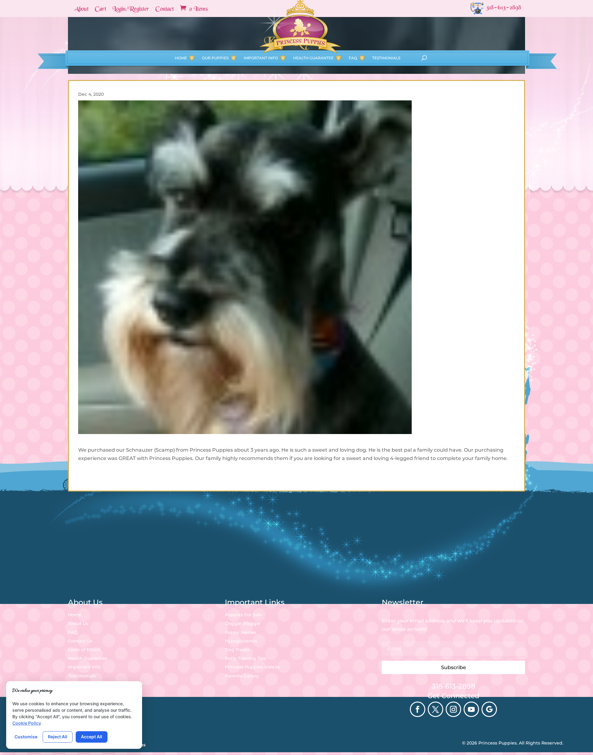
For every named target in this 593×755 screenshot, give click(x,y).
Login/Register (130, 9)
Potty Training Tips (245, 658)
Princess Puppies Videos (252, 667)
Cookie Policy (26, 723)
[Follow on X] (435, 709)
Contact (164, 9)
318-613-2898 (453, 686)
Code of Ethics (84, 649)
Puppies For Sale (243, 615)
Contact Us (80, 641)
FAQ (353, 58)
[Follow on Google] (489, 709)
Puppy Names (240, 632)
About (81, 9)
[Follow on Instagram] (453, 709)
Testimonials (386, 58)
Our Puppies (215, 58)
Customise (26, 736)
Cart (100, 9)
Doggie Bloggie (242, 623)
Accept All (91, 736)
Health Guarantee (313, 58)
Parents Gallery (242, 676)
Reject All (57, 736)
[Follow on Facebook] (417, 709)
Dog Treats (237, 649)
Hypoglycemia (241, 641)
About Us (78, 623)
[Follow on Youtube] (471, 709)
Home (181, 58)
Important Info (261, 58)
